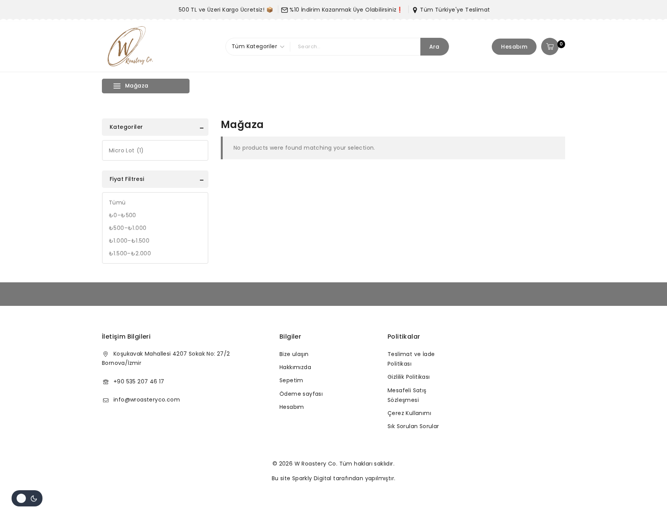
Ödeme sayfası (301, 394)
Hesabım (514, 47)
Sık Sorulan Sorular (413, 426)
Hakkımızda (295, 367)
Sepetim (291, 380)
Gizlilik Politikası (409, 377)
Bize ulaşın (293, 354)
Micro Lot (126, 150)
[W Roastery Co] (131, 47)
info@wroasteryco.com (146, 399)
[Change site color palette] (27, 498)
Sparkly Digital (312, 478)
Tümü (117, 202)
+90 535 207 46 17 (138, 381)
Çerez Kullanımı (409, 413)
